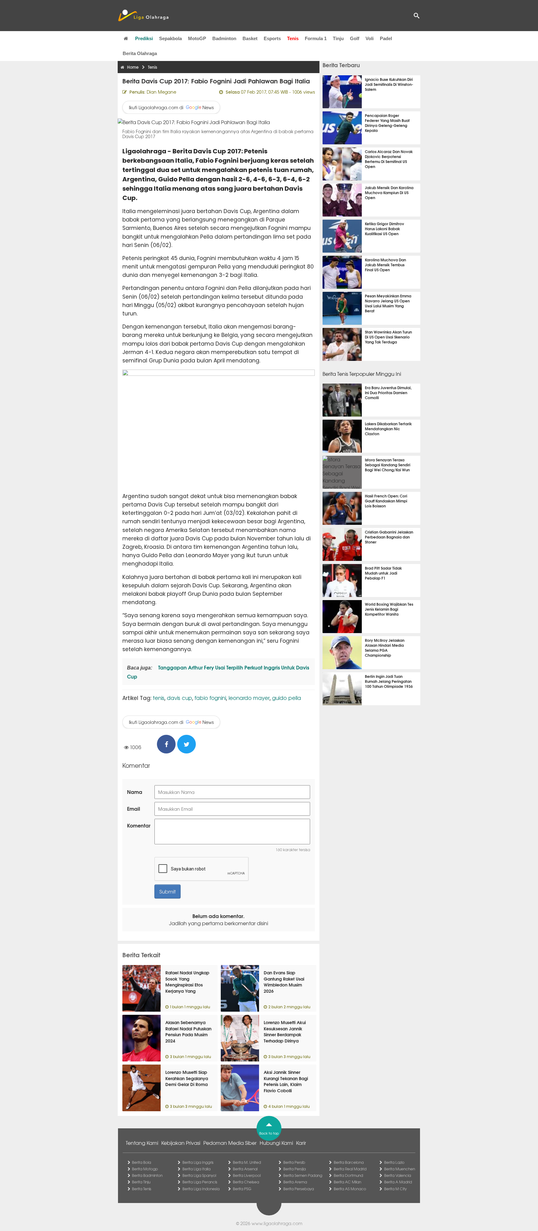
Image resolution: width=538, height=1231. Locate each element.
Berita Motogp (145, 1169)
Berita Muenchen (399, 1169)
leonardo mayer (249, 698)
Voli (370, 38)
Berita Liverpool (247, 1175)
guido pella (286, 698)
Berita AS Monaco (350, 1188)
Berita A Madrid (398, 1182)
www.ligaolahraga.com (277, 1223)
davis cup (179, 698)
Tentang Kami (142, 1142)
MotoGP (197, 38)
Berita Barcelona (349, 1162)
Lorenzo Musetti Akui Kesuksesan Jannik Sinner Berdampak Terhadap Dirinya (285, 1031)
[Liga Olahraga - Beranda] (143, 15)
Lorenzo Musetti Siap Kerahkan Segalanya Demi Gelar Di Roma (186, 1078)
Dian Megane (161, 92)
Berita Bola (141, 1162)
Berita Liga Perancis (199, 1182)
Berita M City (395, 1188)
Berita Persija (294, 1169)
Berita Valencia (397, 1175)
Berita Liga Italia (196, 1169)
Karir (301, 1142)
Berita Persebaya (298, 1188)
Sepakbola (170, 38)
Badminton (224, 38)
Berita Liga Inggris (198, 1162)
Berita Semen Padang (302, 1175)
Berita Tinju (141, 1182)
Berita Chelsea (246, 1182)
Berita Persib (294, 1162)
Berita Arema (295, 1182)
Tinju (338, 38)
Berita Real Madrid (350, 1169)
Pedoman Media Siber (230, 1142)
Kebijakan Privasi (180, 1142)
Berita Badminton (147, 1175)
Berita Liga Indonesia (200, 1188)
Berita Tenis (141, 1188)
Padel (386, 38)
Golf (354, 38)
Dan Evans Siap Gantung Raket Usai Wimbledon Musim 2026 (284, 981)
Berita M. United (247, 1162)
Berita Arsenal (245, 1169)
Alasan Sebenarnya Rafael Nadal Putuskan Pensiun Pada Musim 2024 (188, 1031)
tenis (158, 698)
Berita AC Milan (347, 1182)
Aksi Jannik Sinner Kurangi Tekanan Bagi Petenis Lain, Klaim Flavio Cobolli (286, 1081)
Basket (250, 38)
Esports (272, 38)
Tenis (293, 38)
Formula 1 (316, 38)
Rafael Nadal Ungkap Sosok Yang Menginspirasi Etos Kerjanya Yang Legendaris (187, 984)
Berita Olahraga (140, 53)
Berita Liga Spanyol (199, 1175)
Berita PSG (242, 1188)
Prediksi (144, 38)
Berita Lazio (394, 1162)
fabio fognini (210, 698)
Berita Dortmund (348, 1175)
